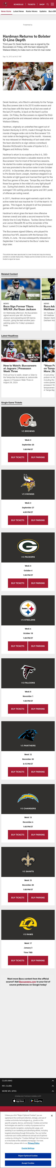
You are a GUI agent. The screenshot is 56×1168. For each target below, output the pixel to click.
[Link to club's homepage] (5, 3)
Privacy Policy (33, 1143)
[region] (28, 1139)
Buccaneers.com (27, 981)
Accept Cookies (28, 1163)
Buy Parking (38, 457)
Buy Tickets (17, 457)
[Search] (48, 4)
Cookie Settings (28, 1148)
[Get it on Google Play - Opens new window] (36, 1102)
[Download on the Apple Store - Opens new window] (18, 1101)
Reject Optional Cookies (28, 1156)
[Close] (52, 1115)
